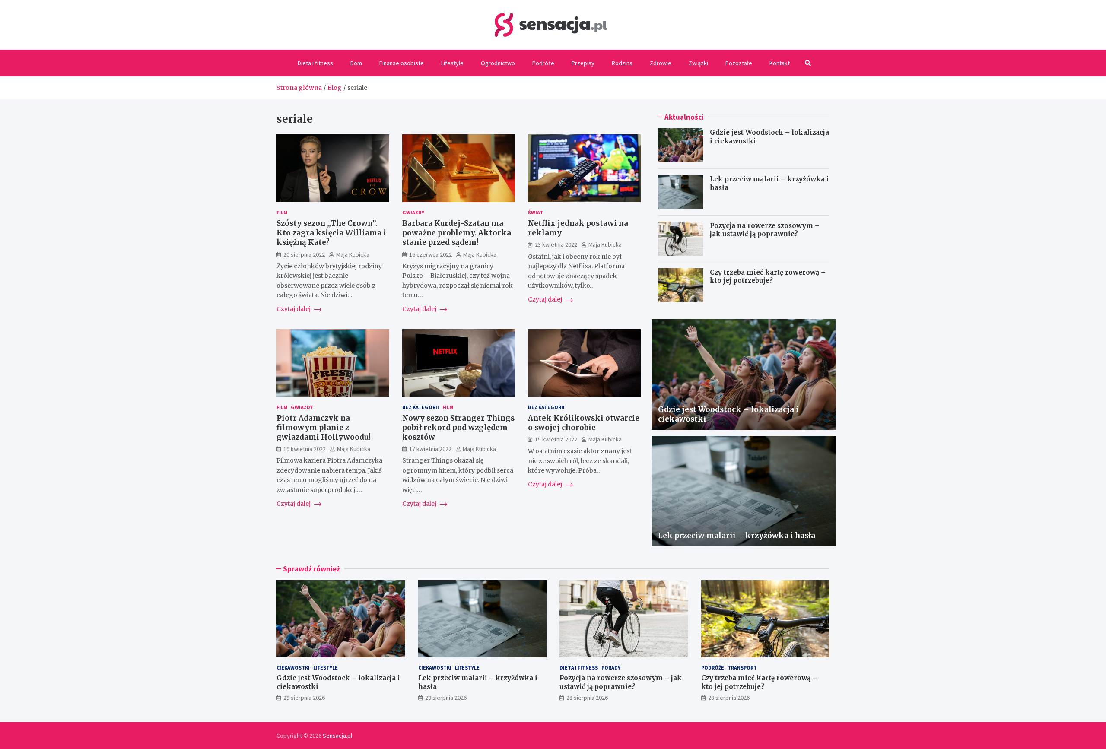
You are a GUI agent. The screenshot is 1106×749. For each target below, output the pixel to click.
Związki (698, 63)
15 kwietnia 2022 (556, 439)
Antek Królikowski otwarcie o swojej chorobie (583, 422)
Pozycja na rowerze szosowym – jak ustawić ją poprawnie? (765, 230)
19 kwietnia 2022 (304, 449)
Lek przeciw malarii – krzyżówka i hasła (736, 535)
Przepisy (583, 63)
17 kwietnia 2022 (430, 449)
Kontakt (779, 63)
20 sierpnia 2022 (304, 254)
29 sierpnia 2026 (304, 697)
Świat (535, 212)
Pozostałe (738, 63)
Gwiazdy (413, 212)
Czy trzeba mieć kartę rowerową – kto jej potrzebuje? (768, 276)
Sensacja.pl (337, 735)
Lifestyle (452, 63)
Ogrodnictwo (498, 63)
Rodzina (622, 63)
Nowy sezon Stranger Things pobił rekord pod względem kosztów (458, 427)
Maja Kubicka (352, 254)
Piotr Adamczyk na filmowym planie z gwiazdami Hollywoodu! (323, 427)
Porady (610, 667)
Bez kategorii (420, 407)
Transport (742, 667)
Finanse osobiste (401, 63)
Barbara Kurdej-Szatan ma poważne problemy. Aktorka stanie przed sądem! (456, 233)
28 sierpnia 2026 (587, 697)
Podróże (543, 63)
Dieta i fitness (315, 63)
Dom (356, 63)
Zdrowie (660, 63)
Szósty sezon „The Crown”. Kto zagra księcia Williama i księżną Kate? (331, 233)
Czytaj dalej (294, 309)
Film (281, 212)
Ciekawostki (293, 667)
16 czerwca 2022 (430, 254)
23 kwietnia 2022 (556, 244)
